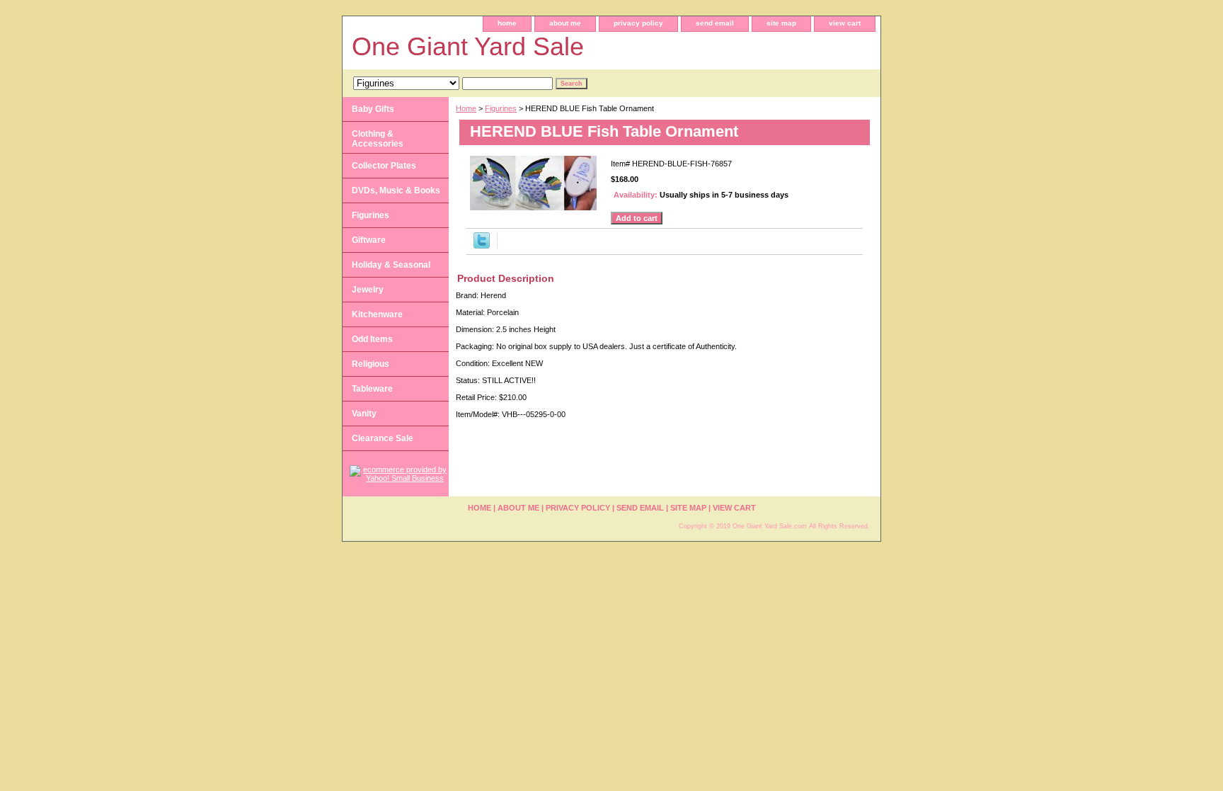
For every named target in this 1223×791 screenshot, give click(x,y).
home (507, 23)
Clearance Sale (382, 438)
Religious (370, 364)
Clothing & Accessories (377, 139)
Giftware (369, 240)
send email (715, 23)
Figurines (501, 108)
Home (466, 108)
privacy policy (638, 23)
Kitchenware (377, 314)
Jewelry (368, 290)
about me (565, 23)
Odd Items (372, 339)
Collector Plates (384, 166)
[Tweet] (481, 245)
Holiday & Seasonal (391, 265)
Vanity (364, 414)
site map (781, 23)
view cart (845, 23)
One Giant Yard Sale (468, 46)
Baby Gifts (373, 109)
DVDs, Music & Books (396, 190)
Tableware (372, 389)
